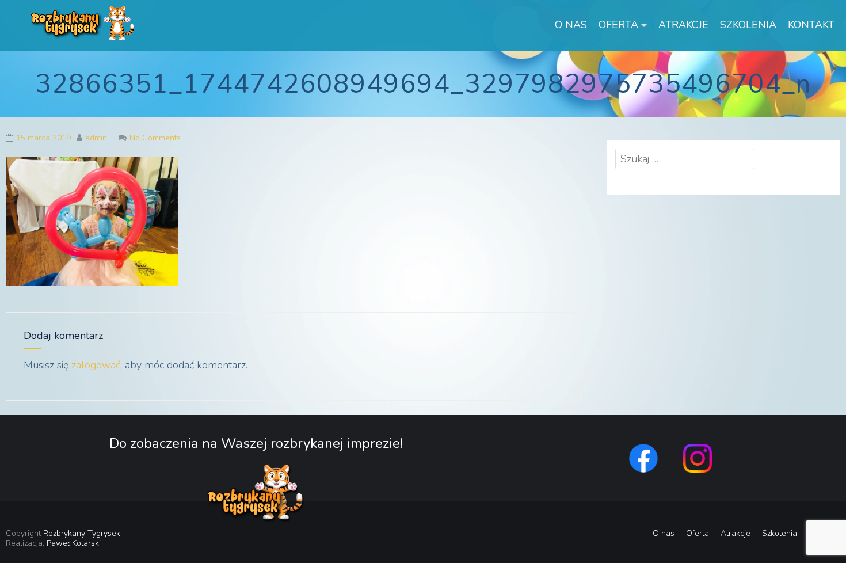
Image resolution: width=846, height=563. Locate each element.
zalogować (95, 365)
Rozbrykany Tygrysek (81, 533)
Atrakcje (683, 25)
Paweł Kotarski (74, 543)
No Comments (155, 137)
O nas (571, 25)
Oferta (618, 25)
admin (96, 137)
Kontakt (811, 25)
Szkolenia (748, 25)
